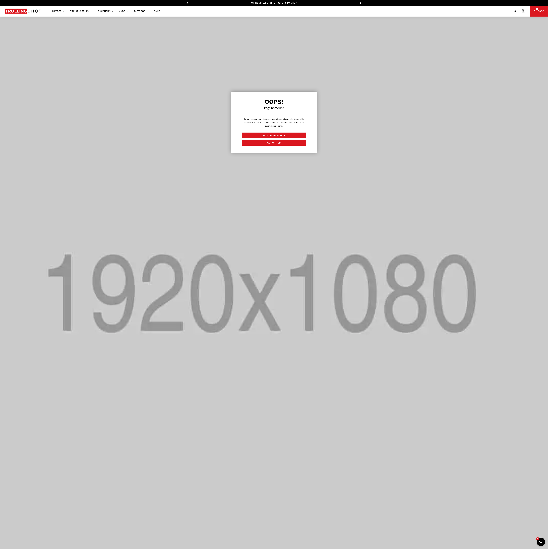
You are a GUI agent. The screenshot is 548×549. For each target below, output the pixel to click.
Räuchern (104, 11)
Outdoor (139, 11)
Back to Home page (274, 135)
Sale (157, 11)
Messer (57, 11)
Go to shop (274, 143)
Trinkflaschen (79, 11)
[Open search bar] (515, 11)
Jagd (122, 11)
